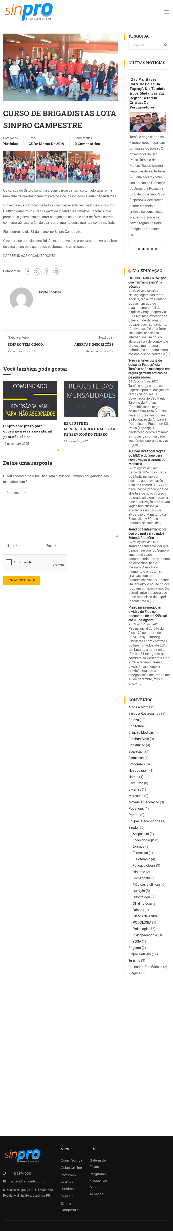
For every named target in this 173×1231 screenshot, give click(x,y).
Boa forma (136, 726)
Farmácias (136, 758)
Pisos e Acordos (96, 1191)
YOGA (137, 942)
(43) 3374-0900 (21, 1173)
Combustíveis (138, 739)
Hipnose (139, 872)
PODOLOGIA (142, 923)
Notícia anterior (19, 337)
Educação (135, 752)
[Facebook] (28, 271)
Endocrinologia (143, 840)
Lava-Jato (135, 783)
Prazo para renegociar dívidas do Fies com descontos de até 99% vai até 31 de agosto (147, 613)
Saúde (133, 828)
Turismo (134, 960)
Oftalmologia (142, 904)
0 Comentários (87, 143)
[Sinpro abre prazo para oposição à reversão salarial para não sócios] (30, 400)
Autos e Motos (139, 707)
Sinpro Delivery (139, 954)
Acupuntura (141, 834)
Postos (133, 815)
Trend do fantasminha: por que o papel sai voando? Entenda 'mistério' (147, 533)
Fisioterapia (141, 859)
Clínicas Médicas (141, 733)
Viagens (134, 973)
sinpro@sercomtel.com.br (29, 1181)
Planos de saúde (145, 916)
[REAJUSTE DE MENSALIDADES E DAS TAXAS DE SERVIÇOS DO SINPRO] (91, 399)
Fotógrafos (136, 764)
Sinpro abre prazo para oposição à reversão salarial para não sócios (27, 431)
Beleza (133, 720)
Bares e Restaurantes (144, 714)
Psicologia (141, 929)
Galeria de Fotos (98, 1163)
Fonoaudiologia (144, 866)
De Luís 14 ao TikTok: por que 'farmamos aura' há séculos (147, 282)
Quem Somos (71, 1160)
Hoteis (133, 777)
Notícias (10, 143)
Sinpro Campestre (69, 1206)
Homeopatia (142, 878)
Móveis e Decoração (143, 802)
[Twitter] (37, 271)
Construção (136, 745)
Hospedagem (138, 771)
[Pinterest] (47, 271)
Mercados (135, 796)
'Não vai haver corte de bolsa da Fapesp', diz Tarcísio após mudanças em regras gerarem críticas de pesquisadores (149, 368)
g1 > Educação (147, 270)
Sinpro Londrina (50, 292)
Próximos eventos (68, 1178)
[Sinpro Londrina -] (30, 11)
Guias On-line (71, 1168)
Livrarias (134, 790)
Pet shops (136, 809)
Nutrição (139, 891)
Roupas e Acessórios (144, 821)
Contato (67, 1196)
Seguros (134, 948)
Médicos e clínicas (147, 885)
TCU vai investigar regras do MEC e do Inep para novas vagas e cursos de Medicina (146, 457)
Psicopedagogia (145, 935)
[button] (58, 450)
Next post (106, 337)
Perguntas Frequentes (99, 1177)
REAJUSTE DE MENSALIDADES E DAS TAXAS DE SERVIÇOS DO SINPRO (91, 428)
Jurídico (67, 1189)
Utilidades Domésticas (145, 967)
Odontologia (142, 897)
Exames (139, 847)
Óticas (137, 910)
